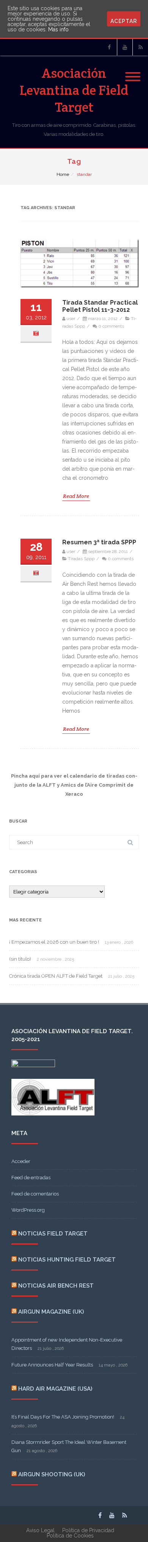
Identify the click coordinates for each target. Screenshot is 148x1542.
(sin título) (20, 959)
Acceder (20, 1161)
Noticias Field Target (53, 1233)
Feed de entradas (30, 1177)
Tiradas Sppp (81, 558)
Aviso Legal (40, 1530)
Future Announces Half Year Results (52, 1365)
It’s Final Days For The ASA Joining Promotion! (62, 1417)
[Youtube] (124, 47)
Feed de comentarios (35, 1194)
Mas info (58, 29)
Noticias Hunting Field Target (67, 1259)
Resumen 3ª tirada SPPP (99, 542)
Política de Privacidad (88, 1530)
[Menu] (133, 72)
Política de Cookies (70, 1536)
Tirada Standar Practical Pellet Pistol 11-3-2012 (100, 306)
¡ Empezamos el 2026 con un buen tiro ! (54, 942)
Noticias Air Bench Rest (56, 1285)
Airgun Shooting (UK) (51, 1474)
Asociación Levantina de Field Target (74, 90)
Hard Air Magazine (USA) (55, 1388)
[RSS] (140, 47)
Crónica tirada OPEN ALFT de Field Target (55, 976)
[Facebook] (109, 47)
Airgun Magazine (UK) (51, 1311)
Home (63, 174)
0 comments (111, 326)
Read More (76, 496)
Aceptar (123, 21)
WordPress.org (28, 1210)
